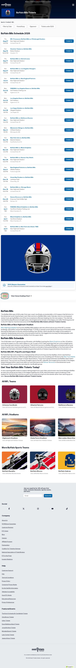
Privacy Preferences (8, 602)
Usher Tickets (6, 620)
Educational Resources (9, 599)
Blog (3, 534)
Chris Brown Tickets (8, 617)
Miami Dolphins (54, 341)
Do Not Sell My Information (10, 588)
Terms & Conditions (8, 577)
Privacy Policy (6, 581)
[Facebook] (9, 509)
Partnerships (5, 545)
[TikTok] (67, 509)
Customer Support (7, 570)
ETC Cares (5, 531)
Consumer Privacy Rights (9, 584)
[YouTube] (52, 509)
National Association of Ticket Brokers (13, 552)
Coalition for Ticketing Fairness (11, 548)
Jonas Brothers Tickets (8, 627)
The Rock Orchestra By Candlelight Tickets (15, 613)
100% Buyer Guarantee (9, 524)
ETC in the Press (6, 556)
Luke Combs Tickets (8, 635)
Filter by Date (7, 26)
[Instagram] (38, 509)
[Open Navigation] (73, 4)
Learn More (48, 286)
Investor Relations (7, 559)
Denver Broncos (49, 362)
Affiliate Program (7, 541)
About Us (4, 520)
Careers (4, 538)
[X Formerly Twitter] (23, 509)
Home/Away (21, 26)
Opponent (33, 26)
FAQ (3, 574)
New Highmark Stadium (9, 328)
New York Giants (69, 357)
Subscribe (48, 495)
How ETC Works (6, 595)
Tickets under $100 (47, 26)
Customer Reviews (7, 527)
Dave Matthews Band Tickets (10, 624)
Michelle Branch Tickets (9, 631)
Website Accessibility (8, 592)
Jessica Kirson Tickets (8, 638)
